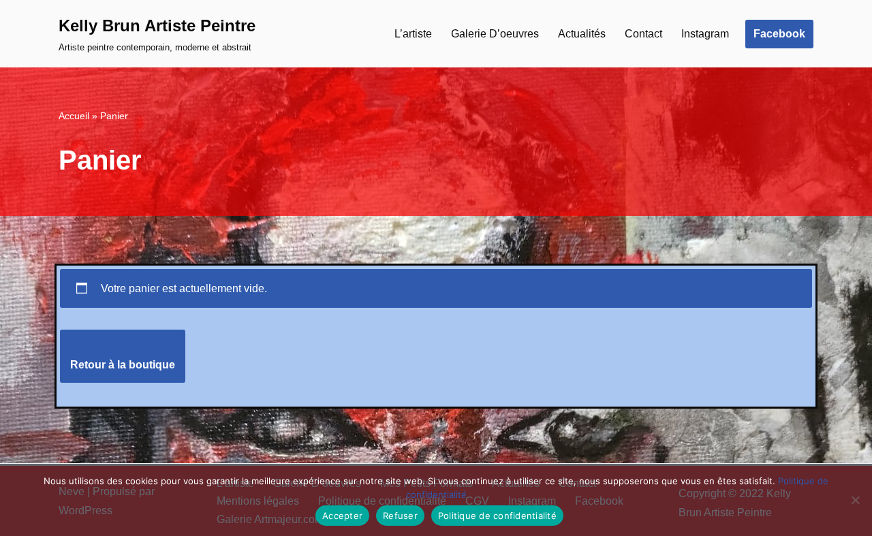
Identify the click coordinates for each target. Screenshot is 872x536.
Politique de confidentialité (497, 515)
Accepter (342, 515)
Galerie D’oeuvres (495, 34)
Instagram (705, 34)
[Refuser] (855, 500)
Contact (643, 34)
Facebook (779, 34)
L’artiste (413, 34)
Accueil (74, 115)
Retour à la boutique (122, 365)
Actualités (582, 34)
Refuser (400, 515)
